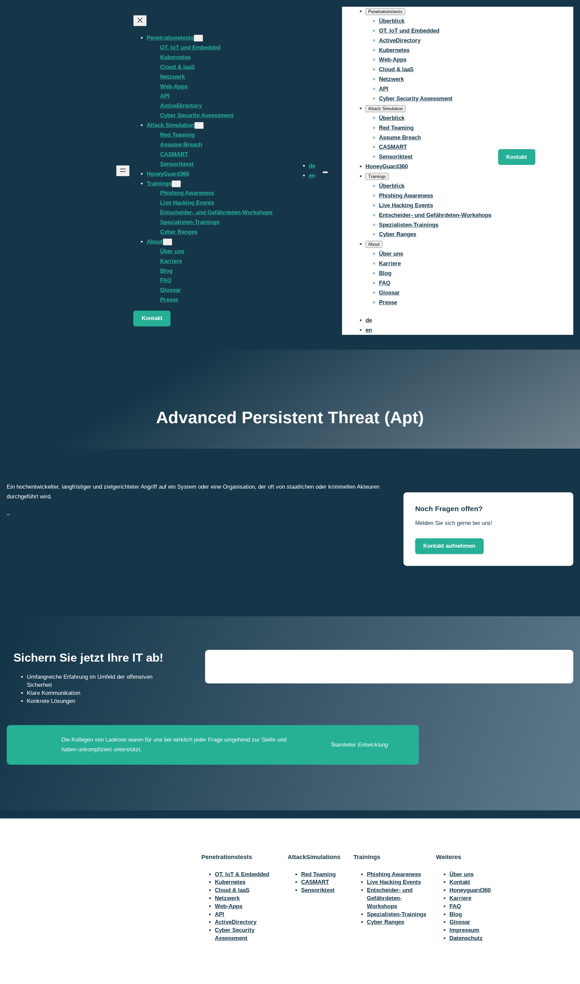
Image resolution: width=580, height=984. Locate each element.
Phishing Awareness (394, 874)
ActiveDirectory (235, 922)
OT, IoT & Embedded (242, 874)
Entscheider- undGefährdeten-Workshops (390, 898)
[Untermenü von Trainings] (176, 183)
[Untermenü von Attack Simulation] (199, 125)
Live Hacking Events (394, 882)
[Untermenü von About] (167, 241)
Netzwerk (227, 898)
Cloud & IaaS (232, 890)
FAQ (455, 906)
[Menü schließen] (140, 20)
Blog (455, 914)
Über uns (461, 874)
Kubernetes (230, 882)
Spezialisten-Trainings (396, 914)
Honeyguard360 (470, 890)
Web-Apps (228, 906)
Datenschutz (466, 938)
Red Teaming (318, 874)
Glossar (459, 922)
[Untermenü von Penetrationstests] (198, 38)
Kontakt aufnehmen (449, 546)
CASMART (315, 882)
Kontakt (152, 318)
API (219, 914)
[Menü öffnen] (123, 170)
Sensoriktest (318, 890)
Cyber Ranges (385, 922)
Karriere (460, 898)
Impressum (464, 930)
